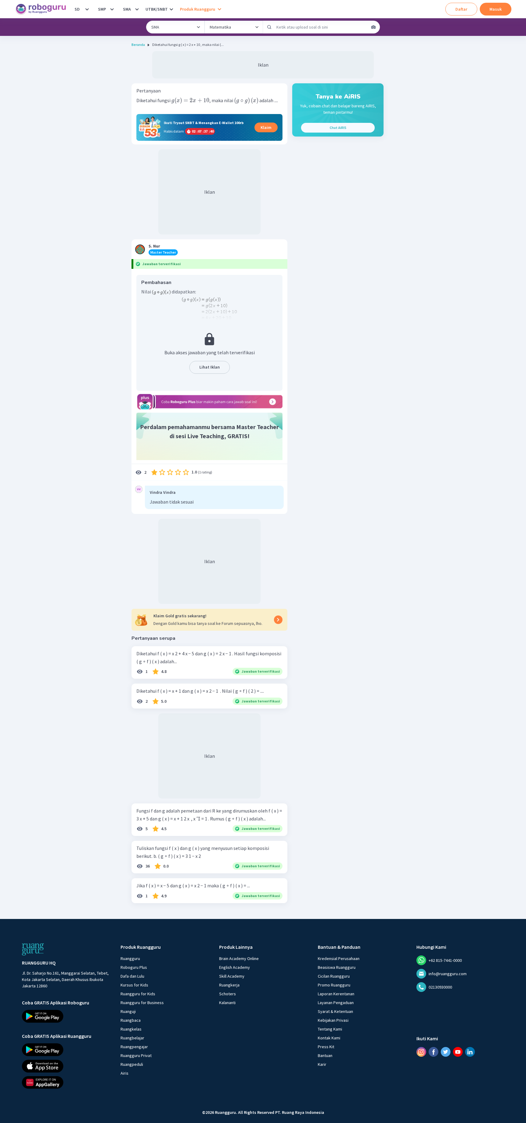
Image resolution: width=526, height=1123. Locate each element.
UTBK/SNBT (157, 9)
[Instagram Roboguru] (421, 1052)
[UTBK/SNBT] (171, 9)
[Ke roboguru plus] (209, 401)
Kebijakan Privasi (333, 1020)
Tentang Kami (330, 1029)
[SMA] (137, 9)
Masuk (495, 9)
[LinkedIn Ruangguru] (470, 1052)
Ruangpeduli (132, 1064)
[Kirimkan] (269, 27)
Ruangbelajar (132, 1038)
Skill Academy (231, 976)
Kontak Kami (329, 1038)
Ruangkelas (131, 1029)
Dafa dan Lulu (132, 976)
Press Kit (326, 1046)
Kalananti (227, 1002)
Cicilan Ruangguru (334, 976)
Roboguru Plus (134, 967)
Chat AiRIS (338, 127)
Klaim (266, 127)
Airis (124, 1073)
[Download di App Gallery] (66, 1082)
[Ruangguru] (33, 949)
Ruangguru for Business (142, 1002)
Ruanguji (128, 1011)
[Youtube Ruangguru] (458, 1052)
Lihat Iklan (209, 367)
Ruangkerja (229, 985)
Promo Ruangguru (334, 985)
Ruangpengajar (134, 1046)
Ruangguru (130, 958)
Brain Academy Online (239, 958)
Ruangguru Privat (136, 1055)
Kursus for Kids (134, 985)
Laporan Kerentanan (336, 993)
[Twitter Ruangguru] (446, 1052)
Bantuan (325, 1055)
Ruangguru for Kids (138, 993)
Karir (322, 1064)
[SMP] (112, 9)
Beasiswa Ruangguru (337, 967)
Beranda (138, 44)
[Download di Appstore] (66, 1066)
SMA (127, 9)
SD (77, 9)
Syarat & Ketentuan (335, 1011)
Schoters (227, 993)
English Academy (234, 967)
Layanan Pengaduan (336, 1002)
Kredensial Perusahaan (338, 958)
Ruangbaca (131, 1020)
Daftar (461, 9)
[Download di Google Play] (66, 1016)
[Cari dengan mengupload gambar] (373, 27)
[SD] (87, 9)
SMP (102, 9)
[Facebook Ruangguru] (433, 1052)
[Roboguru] (43, 9)
